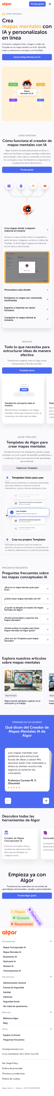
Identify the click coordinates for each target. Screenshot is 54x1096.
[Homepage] (9, 932)
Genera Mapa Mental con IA (27, 57)
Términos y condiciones (13, 1073)
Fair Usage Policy (10, 1063)
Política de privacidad (12, 1068)
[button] (50, 4)
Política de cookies (11, 1079)
